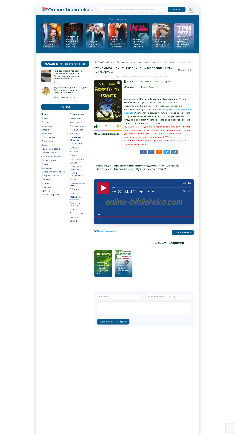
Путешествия (76, 213)
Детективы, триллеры (75, 138)
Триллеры (46, 179)
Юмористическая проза (53, 172)
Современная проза (51, 156)
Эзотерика (75, 133)
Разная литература (50, 194)
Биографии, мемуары (75, 204)
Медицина (46, 133)
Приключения (77, 159)
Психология (47, 141)
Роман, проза (76, 130)
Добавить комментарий (113, 321)
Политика (46, 187)
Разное (73, 179)
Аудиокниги (146, 81)
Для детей (75, 147)
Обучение (75, 189)
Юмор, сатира (77, 143)
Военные (45, 183)
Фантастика (75, 118)
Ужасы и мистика (49, 152)
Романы (45, 122)
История (74, 151)
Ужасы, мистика (77, 122)
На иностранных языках (78, 184)
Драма (44, 164)
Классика (45, 130)
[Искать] (161, 9)
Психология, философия (76, 167)
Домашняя (46, 168)
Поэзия (73, 155)
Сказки (44, 145)
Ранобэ (73, 209)
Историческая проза (51, 175)
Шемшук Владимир (108, 134)
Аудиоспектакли (78, 126)
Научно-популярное (76, 174)
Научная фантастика (51, 149)
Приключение (48, 137)
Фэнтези (45, 191)
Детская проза (48, 160)
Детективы (46, 126)
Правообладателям (106, 231)
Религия (74, 193)
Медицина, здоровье (75, 198)
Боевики (45, 118)
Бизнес (73, 163)
